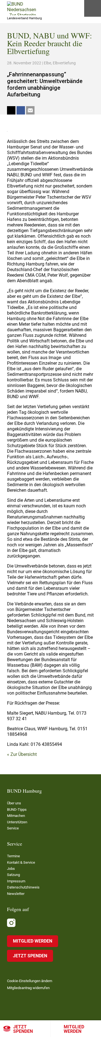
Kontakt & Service (21, 862)
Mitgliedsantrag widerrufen (28, 988)
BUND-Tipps (17, 809)
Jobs (11, 868)
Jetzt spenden (23, 1029)
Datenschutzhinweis (23, 887)
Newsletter (15, 894)
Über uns (14, 803)
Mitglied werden (74, 1029)
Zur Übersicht (23, 754)
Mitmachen (16, 816)
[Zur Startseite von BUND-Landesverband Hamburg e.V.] (21, 8)
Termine (13, 856)
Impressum (16, 881)
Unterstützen (17, 822)
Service (13, 828)
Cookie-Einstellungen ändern (29, 981)
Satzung (13, 875)
